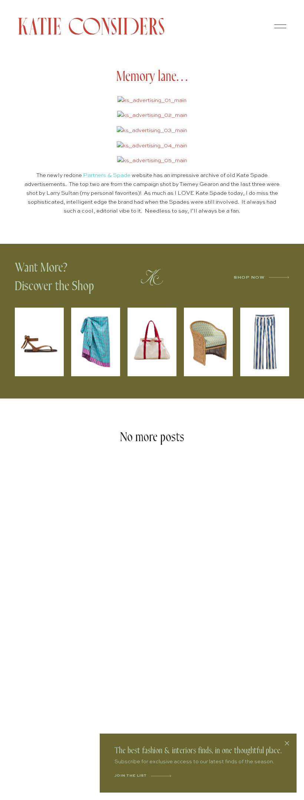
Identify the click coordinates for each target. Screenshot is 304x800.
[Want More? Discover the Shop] (152, 277)
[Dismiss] (287, 743)
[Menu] (280, 26)
